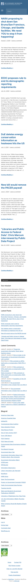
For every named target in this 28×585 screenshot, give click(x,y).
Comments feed (5, 528)
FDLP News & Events (7, 441)
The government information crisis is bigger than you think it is (14, 384)
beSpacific (4, 421)
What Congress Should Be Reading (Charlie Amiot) (14, 504)
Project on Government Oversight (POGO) (13, 482)
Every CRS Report (6, 435)
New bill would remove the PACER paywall (13, 333)
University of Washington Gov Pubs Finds (13, 496)
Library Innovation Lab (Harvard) (10, 470)
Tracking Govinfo (6, 488)
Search (24, 11)
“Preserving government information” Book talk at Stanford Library (12, 351)
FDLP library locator (14, 565)
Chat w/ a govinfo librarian (14, 569)
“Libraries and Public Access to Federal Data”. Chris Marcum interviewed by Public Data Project (13, 235)
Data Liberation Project (8, 427)
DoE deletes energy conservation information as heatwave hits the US (11, 329)
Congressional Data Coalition (9, 424)
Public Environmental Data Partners (11, 485)
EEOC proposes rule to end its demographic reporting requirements (12, 324)
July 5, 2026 (4, 147)
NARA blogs (4, 476)
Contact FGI (17, 562)
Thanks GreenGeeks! (14, 575)
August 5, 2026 (5, 40)
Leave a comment (16, 40)
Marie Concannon (6, 373)
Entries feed (4, 525)
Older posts (5, 280)
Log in (3, 522)
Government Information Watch (10, 460)
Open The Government (7, 479)
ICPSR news (4, 462)
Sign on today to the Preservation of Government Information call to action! (13, 357)
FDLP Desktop (5, 438)
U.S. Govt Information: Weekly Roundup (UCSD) (12, 500)
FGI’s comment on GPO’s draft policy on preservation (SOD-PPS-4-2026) (13, 363)
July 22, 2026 (5, 91)
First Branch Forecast (7, 449)
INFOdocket (4, 465)
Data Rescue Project (7, 430)
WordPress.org (5, 531)
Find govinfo (14, 572)
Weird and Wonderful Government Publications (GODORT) (11, 492)
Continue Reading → (7, 68)
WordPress (11, 579)
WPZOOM (16, 581)
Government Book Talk (8, 452)
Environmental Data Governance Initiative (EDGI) (13, 445)
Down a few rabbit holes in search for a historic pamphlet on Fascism (13, 404)
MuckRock (4, 473)
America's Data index (7, 415)
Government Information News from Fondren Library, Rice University (11, 456)
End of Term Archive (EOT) (9, 433)
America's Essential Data (8, 418)
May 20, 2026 (5, 245)
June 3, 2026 (5, 191)
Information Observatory (8, 468)
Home (9, 562)
